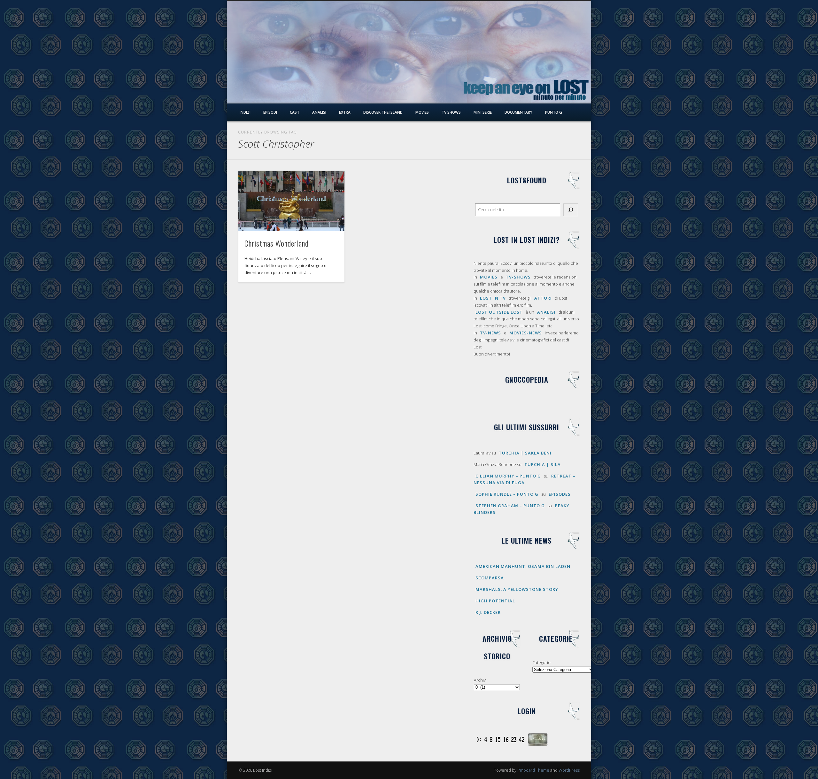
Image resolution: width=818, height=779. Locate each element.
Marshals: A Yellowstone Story (516, 589)
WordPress (569, 770)
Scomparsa (489, 578)
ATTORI (543, 298)
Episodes (560, 494)
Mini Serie (483, 112)
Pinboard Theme (533, 770)
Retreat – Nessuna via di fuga (524, 479)
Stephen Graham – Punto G (510, 505)
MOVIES (489, 277)
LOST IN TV (493, 298)
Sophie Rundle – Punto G (506, 494)
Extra (345, 112)
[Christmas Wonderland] (291, 201)
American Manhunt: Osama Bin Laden (522, 566)
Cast (294, 112)
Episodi (270, 112)
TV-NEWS (490, 333)
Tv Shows (451, 112)
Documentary (518, 112)
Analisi (319, 112)
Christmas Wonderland (276, 243)
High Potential (495, 601)
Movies (422, 112)
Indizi (245, 112)
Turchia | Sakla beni (525, 453)
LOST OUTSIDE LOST (499, 312)
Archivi (480, 680)
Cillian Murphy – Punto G (508, 476)
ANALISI (546, 312)
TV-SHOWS (518, 277)
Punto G (553, 112)
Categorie (541, 662)
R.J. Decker (488, 612)
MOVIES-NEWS (525, 333)
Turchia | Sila (542, 464)
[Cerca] (570, 209)
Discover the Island (383, 112)
